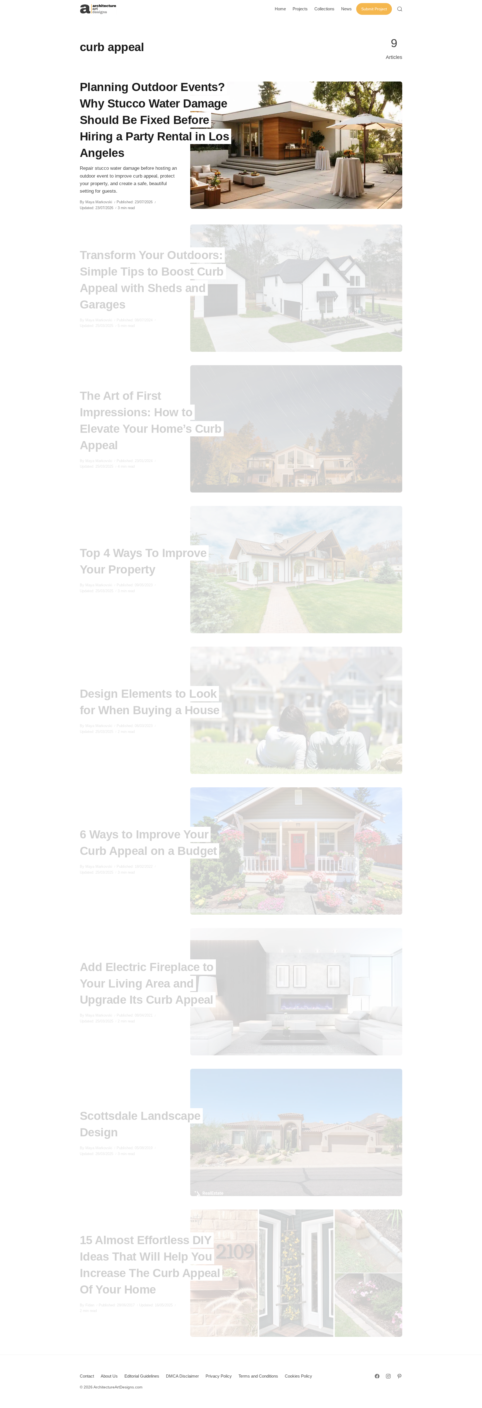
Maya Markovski (98, 202)
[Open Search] (399, 9)
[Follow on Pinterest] (399, 1376)
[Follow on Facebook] (377, 1376)
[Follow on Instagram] (388, 1376)
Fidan (89, 1305)
